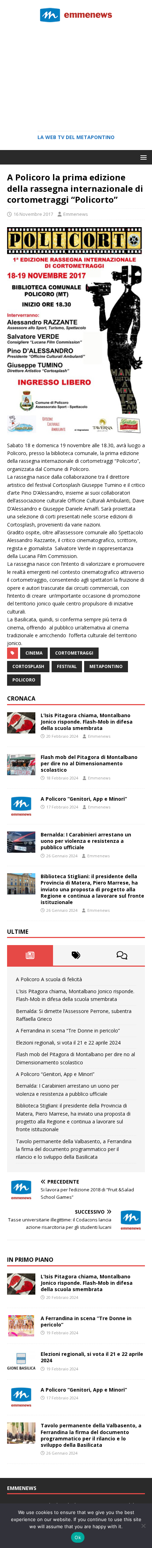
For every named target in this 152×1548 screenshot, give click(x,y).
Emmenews (75, 214)
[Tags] (76, 955)
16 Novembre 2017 (33, 214)
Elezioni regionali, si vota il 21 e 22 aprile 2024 (68, 1042)
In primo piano (30, 1260)
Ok (78, 1537)
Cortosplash (28, 666)
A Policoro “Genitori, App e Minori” (84, 798)
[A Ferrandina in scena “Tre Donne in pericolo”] (21, 1332)
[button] (142, 157)
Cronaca (21, 698)
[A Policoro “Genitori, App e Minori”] (21, 813)
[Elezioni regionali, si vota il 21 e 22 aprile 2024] (21, 1368)
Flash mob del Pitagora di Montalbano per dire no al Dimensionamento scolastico (89, 763)
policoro (23, 680)
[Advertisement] (76, 74)
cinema (33, 653)
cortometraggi (74, 653)
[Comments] (122, 955)
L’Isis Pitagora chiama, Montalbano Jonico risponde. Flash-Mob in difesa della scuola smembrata (87, 721)
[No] (143, 1525)
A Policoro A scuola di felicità (49, 979)
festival (67, 666)
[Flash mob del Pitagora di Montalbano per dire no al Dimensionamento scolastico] (21, 770)
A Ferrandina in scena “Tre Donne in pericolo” (68, 1030)
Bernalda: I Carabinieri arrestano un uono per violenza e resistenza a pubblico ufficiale (86, 841)
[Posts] (30, 955)
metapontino (106, 666)
